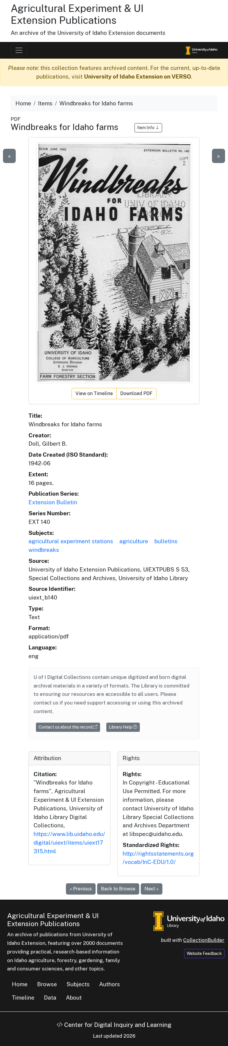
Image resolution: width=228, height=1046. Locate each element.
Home (23, 103)
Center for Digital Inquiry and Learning (117, 1024)
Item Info (146, 127)
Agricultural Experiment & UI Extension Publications (77, 14)
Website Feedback (204, 953)
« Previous (81, 889)
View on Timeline (94, 393)
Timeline (23, 997)
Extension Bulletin (52, 502)
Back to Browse (118, 889)
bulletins (166, 541)
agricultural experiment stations (70, 541)
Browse (47, 984)
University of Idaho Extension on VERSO (137, 76)
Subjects (78, 984)
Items (45, 103)
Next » (152, 889)
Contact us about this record (66, 727)
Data (50, 997)
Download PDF (136, 393)
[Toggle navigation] (19, 50)
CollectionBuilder (203, 940)
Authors (109, 984)
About (74, 997)
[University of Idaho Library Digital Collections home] (188, 920)
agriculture (133, 541)
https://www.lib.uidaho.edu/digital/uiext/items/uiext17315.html (69, 842)
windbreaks (43, 550)
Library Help (121, 727)
